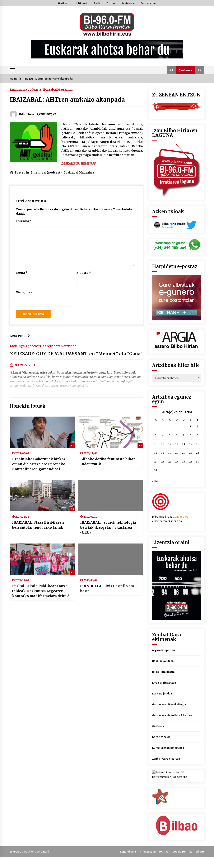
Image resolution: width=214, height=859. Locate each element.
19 (169, 453)
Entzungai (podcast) (25, 89)
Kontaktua (128, 3)
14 (183, 444)
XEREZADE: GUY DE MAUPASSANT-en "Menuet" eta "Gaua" (76, 354)
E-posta (83, 273)
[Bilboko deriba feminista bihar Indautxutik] (110, 432)
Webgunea (24, 292)
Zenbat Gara (181, 516)
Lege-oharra (128, 851)
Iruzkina (24, 221)
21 (183, 453)
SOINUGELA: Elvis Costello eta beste (107, 588)
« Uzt (155, 481)
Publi (97, 3)
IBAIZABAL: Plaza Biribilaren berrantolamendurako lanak (38, 525)
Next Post (17, 336)
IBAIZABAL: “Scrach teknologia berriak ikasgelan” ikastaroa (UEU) (108, 527)
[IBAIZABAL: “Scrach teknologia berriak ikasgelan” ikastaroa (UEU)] (110, 495)
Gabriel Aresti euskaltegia (169, 704)
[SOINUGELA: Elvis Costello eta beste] (110, 559)
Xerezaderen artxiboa (59, 345)
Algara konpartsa (163, 650)
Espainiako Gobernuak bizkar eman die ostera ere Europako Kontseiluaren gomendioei (38, 464)
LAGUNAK (81, 3)
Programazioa (148, 3)
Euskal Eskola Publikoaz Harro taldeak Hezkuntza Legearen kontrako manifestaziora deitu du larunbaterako (41, 591)
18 (162, 453)
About (200, 851)
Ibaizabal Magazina (58, 89)
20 (176, 453)
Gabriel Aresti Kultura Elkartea (172, 715)
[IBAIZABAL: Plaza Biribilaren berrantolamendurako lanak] (42, 495)
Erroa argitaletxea (164, 682)
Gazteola (158, 726)
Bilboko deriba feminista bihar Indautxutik (107, 461)
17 (155, 453)
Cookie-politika (182, 851)
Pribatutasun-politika (154, 851)
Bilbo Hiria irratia (163, 672)
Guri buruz (64, 3)
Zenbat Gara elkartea (166, 758)
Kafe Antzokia (161, 737)
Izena (21, 273)
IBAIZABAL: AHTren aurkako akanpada (67, 99)
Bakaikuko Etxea (163, 661)
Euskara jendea (162, 693)
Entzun (111, 3)
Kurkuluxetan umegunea (168, 748)
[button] (171, 70)
